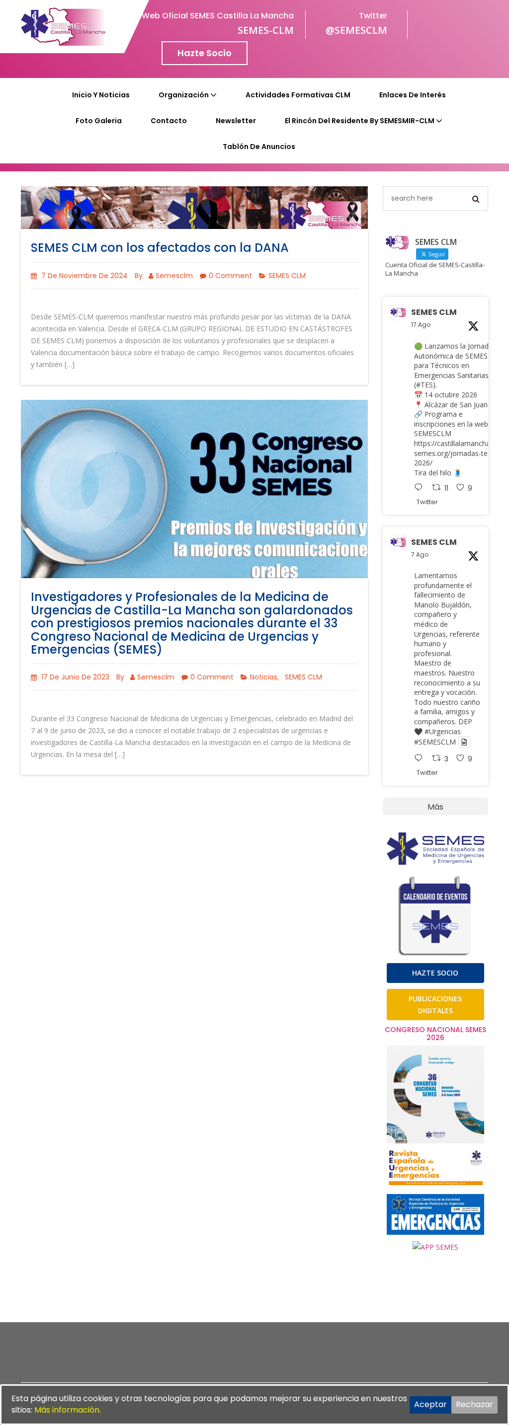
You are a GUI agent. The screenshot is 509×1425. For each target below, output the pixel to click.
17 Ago (420, 324)
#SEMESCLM (435, 742)
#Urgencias (442, 731)
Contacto (169, 121)
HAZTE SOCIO (435, 972)
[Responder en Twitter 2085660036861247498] (421, 759)
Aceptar (430, 1404)
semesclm (174, 276)
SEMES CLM (287, 276)
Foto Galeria (99, 121)
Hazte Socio (204, 53)
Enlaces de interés (412, 95)
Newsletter (236, 121)
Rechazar (474, 1404)
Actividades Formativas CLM (298, 95)
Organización (184, 95)
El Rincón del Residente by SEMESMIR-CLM (359, 121)
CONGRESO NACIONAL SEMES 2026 (435, 1033)
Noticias (263, 677)
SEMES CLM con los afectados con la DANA (160, 247)
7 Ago (419, 554)
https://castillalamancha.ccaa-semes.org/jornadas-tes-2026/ (461, 453)
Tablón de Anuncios (259, 146)
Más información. (67, 1410)
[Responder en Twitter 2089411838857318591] (421, 488)
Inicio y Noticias (101, 95)
